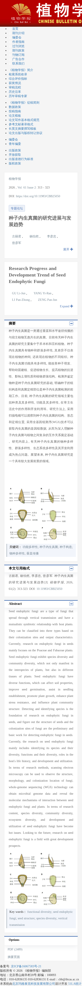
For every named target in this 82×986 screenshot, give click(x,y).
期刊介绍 (18, 33)
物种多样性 (17, 553)
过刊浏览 (18, 46)
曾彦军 (16, 243)
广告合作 (18, 59)
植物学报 (15, 178)
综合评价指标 (18, 78)
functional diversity (39, 911)
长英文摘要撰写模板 (22, 128)
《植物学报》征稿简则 (24, 102)
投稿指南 (15, 111)
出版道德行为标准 (21, 159)
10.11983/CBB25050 (49, 589)
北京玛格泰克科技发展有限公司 (33, 983)
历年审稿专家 (18, 96)
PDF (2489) (15, 949)
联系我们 (18, 63)
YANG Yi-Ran (43, 293)
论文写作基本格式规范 (24, 120)
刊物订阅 (18, 54)
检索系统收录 (18, 74)
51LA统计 (75, 983)
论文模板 (15, 115)
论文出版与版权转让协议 (25, 133)
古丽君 (17, 236)
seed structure (26, 918)
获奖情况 (15, 83)
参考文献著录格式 (21, 124)
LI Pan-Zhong (21, 299)
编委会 (16, 37)
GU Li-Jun (19, 293)
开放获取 (15, 154)
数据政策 (15, 107)
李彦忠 (52, 236)
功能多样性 (30, 547)
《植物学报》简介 (21, 70)
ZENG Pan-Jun (47, 299)
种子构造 (66, 547)
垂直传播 (32, 553)
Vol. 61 (21, 187)
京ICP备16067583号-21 (26, 966)
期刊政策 (18, 50)
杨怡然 (35, 236)
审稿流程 (15, 87)
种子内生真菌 (49, 547)
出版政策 (15, 150)
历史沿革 (15, 91)
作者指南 (18, 41)
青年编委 (15, 144)
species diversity (46, 918)
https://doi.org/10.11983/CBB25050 (38, 196)
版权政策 (15, 163)
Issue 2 (31, 187)
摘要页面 (14, 957)
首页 (15, 28)
